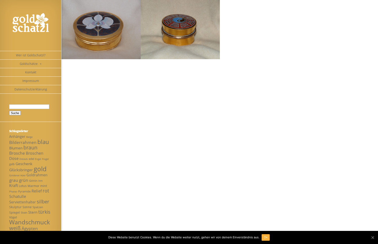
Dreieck (23, 159)
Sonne (27, 207)
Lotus (23, 186)
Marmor (33, 186)
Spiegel (14, 212)
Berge (29, 136)
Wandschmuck (29, 222)
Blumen (16, 148)
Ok (266, 237)
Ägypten (30, 228)
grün (23, 180)
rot (46, 191)
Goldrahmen (36, 175)
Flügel (45, 159)
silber (43, 201)
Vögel (13, 217)
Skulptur (15, 207)
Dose (14, 158)
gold (40, 168)
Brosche (17, 153)
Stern (32, 212)
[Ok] (372, 237)
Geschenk (24, 163)
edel (31, 159)
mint (43, 186)
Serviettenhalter (22, 202)
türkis (44, 212)
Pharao (13, 191)
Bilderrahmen (23, 142)
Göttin (33, 181)
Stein (24, 213)
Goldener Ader (17, 175)
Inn (40, 181)
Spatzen (38, 207)
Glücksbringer (21, 169)
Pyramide (24, 191)
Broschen (34, 153)
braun (30, 147)
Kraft (13, 185)
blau (43, 142)
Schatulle (17, 196)
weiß (15, 228)
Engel (38, 159)
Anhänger (17, 136)
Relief (37, 191)
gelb (12, 164)
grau (13, 180)
